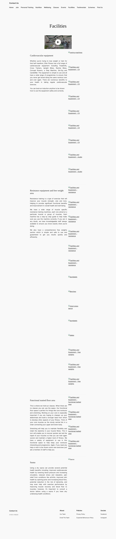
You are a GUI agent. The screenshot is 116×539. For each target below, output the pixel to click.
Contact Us (14, 3)
